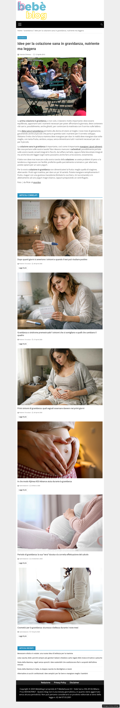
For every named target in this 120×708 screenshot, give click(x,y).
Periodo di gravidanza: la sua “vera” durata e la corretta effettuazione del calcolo (52, 554)
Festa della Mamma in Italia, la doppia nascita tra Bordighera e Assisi (44, 669)
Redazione (45, 682)
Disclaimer (74, 682)
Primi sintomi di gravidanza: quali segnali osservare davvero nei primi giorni (50, 408)
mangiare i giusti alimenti (91, 146)
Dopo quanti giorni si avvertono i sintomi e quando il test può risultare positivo (52, 259)
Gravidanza (22, 38)
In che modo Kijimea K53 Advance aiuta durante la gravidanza (44, 481)
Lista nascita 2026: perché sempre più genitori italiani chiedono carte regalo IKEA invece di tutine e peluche (59, 658)
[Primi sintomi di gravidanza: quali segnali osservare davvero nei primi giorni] (60, 376)
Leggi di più (23, 268)
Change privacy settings (111, 706)
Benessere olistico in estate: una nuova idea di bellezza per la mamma (45, 653)
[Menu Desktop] (19, 24)
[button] (102, 24)
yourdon (37, 182)
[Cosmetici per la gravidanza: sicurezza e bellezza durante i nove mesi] (60, 596)
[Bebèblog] (32, 10)
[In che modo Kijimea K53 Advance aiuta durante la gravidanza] (60, 449)
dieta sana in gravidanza (32, 131)
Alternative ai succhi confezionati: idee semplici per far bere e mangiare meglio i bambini (52, 673)
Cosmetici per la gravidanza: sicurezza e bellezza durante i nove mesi (47, 627)
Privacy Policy (60, 682)
